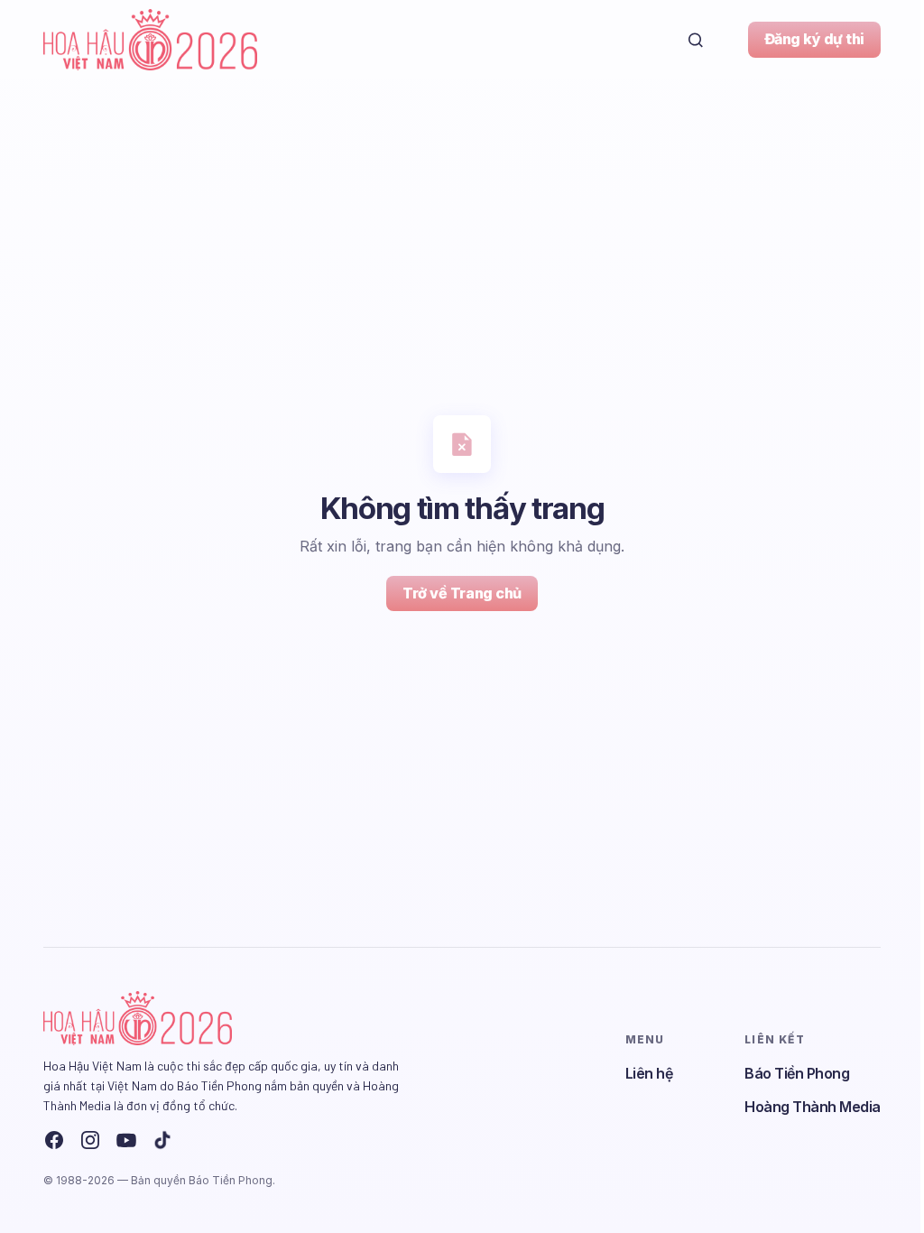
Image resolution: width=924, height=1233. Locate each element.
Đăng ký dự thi (814, 39)
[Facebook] (54, 1140)
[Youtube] (126, 1140)
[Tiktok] (162, 1140)
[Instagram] (90, 1140)
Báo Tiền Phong (796, 1073)
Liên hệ (649, 1073)
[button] (695, 39)
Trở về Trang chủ (461, 593)
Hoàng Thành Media (812, 1107)
